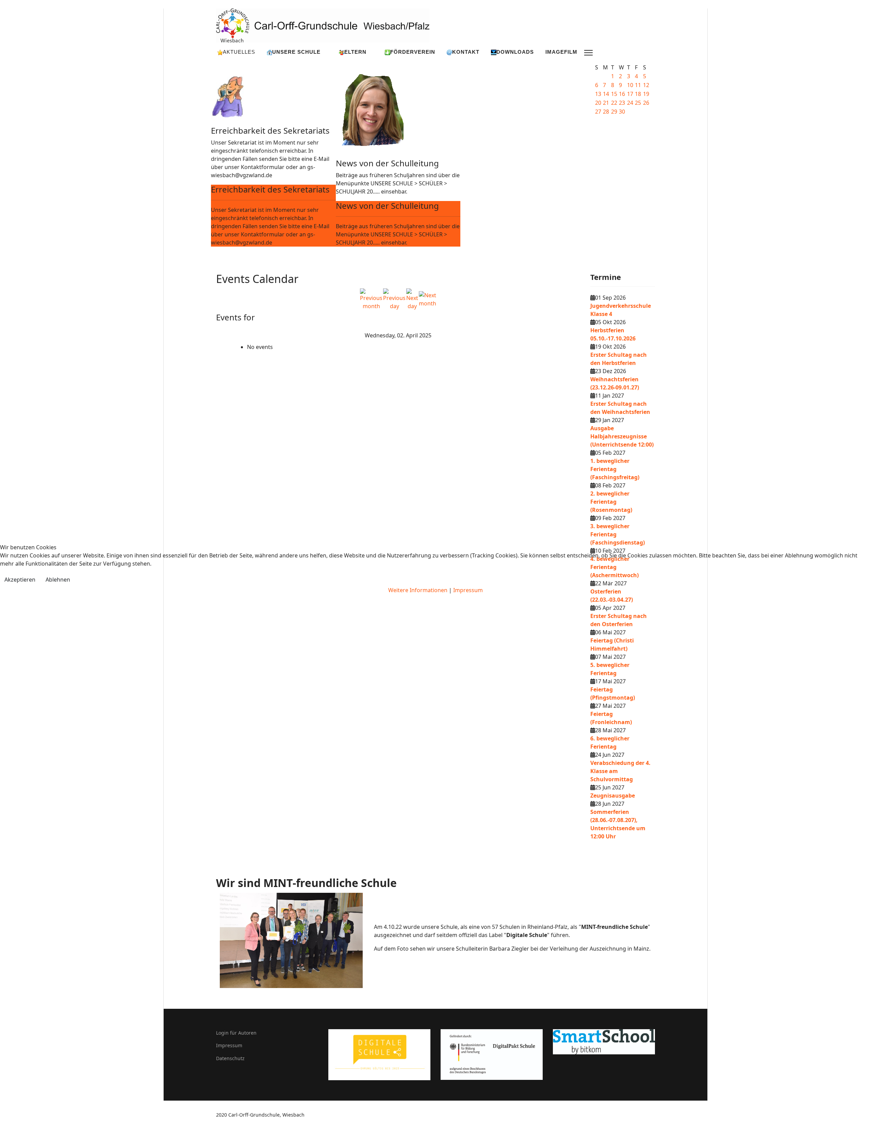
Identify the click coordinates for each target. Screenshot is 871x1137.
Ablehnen (58, 579)
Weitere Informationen (417, 590)
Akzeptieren (19, 579)
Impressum (468, 590)
